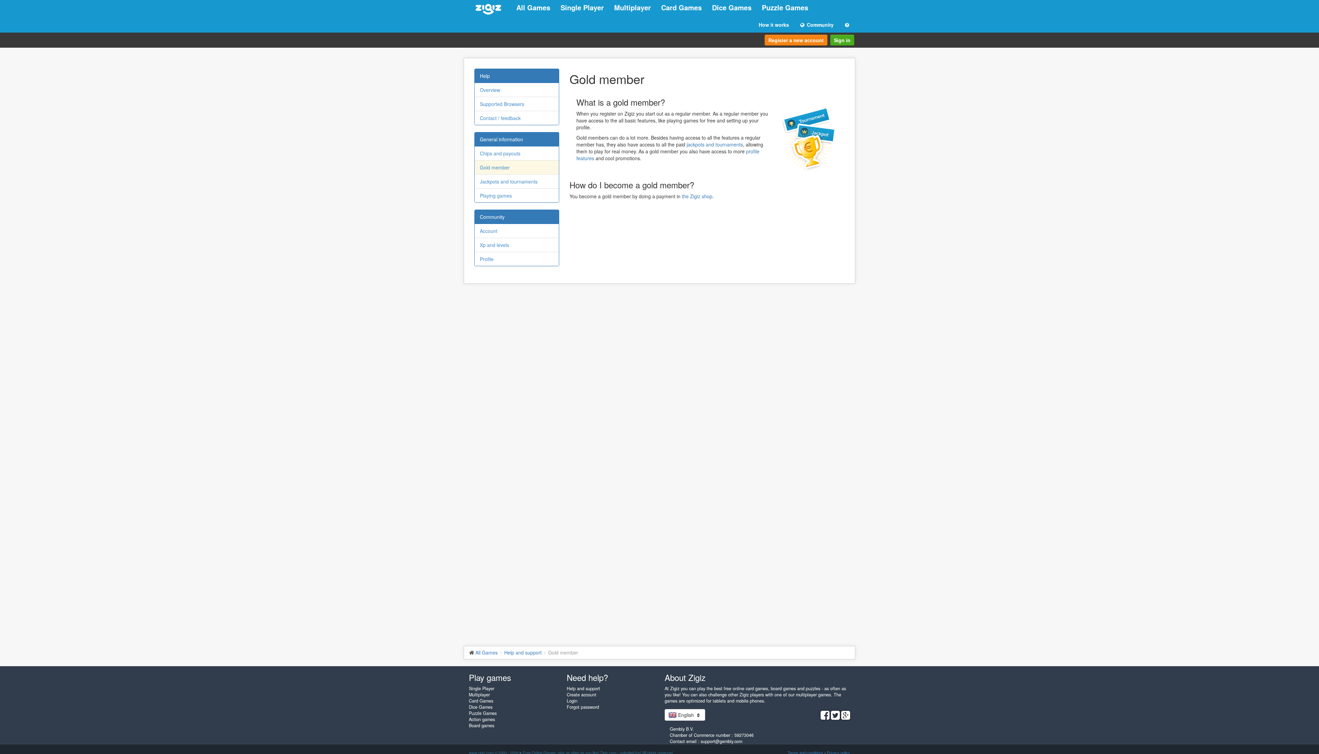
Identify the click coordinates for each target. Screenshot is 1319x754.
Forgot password (583, 707)
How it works (774, 24)
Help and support (583, 688)
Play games (490, 677)
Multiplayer (632, 7)
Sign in (842, 40)
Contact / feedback (500, 118)
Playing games (496, 195)
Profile (487, 259)
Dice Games (732, 7)
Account (488, 230)
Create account (581, 695)
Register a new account (796, 40)
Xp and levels (494, 244)
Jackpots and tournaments (509, 181)
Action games (482, 719)
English (686, 714)
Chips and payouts (500, 153)
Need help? (587, 677)
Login (572, 701)
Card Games (681, 7)
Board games (481, 725)
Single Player (582, 7)
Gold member (495, 167)
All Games (533, 7)
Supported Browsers (502, 104)
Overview (490, 89)
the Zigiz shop (697, 196)
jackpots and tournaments (715, 144)
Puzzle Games (785, 7)
